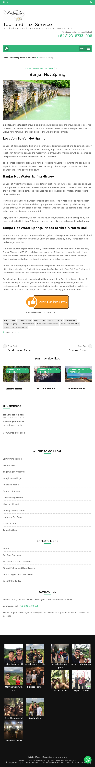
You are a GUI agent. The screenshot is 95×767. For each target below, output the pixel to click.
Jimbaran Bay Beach (13, 517)
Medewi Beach (10, 465)
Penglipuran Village (12, 478)
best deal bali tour (27, 324)
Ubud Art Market (11, 504)
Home (6, 548)
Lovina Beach (9, 523)
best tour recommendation (47, 324)
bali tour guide (39, 320)
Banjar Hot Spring (11, 491)
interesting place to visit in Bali (15, 327)
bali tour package (55, 320)
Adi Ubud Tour (9, 320)
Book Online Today (12, 581)
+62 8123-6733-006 (29, 606)
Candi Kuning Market (13, 497)
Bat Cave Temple (46, 388)
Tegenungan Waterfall (14, 471)
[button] (88, 760)
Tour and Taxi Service (27, 24)
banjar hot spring (10, 324)
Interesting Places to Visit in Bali (40, 68)
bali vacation (70, 320)
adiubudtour (10, 332)
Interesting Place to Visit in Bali (18, 574)
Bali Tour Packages (12, 555)
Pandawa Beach (76, 388)
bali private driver (24, 320)
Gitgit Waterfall (14, 388)
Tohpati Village (10, 530)
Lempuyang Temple (12, 458)
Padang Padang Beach (14, 510)
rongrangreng (61, 757)
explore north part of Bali (70, 324)
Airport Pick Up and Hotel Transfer (19, 568)
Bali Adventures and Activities (17, 561)
